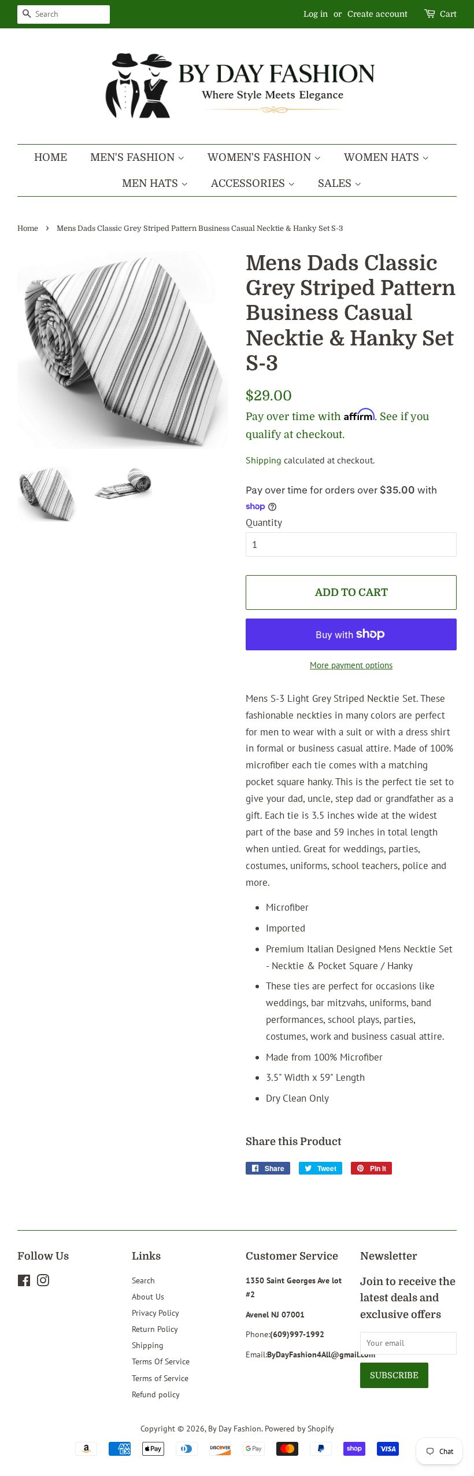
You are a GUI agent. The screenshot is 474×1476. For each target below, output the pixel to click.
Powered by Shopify (299, 1428)
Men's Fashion (133, 157)
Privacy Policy (155, 1312)
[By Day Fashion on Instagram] (42, 1282)
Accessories (249, 183)
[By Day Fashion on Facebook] (24, 1282)
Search (143, 1280)
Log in (315, 14)
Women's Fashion (261, 157)
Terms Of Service (161, 1361)
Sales (336, 183)
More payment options (351, 665)
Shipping (264, 460)
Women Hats (383, 157)
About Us (148, 1296)
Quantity (264, 522)
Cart (448, 14)
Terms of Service (160, 1377)
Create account (377, 14)
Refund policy (156, 1394)
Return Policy (155, 1328)
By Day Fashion (234, 1428)
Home (50, 157)
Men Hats (151, 183)
